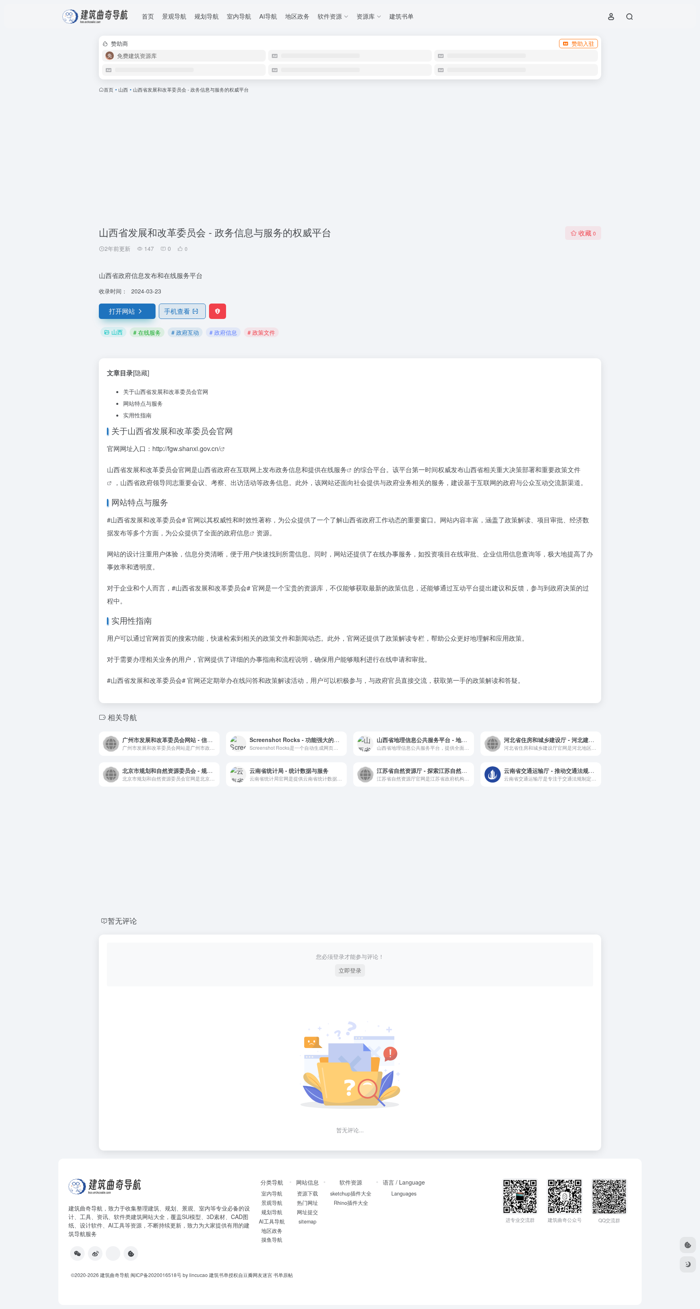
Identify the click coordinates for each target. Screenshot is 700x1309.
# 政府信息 (223, 332)
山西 (123, 89)
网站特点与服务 (143, 403)
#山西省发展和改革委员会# (146, 519)
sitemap (307, 1221)
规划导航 (206, 16)
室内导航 (239, 16)
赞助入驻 (583, 43)
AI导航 (268, 16)
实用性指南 (137, 415)
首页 (148, 16)
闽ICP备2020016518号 (155, 1274)
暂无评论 (122, 920)
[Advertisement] (350, 159)
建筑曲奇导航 (85, 1208)
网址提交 (307, 1212)
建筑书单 (401, 16)
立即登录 (350, 970)
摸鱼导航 (271, 1239)
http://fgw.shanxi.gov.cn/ (186, 448)
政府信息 (237, 532)
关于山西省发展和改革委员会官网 (165, 391)
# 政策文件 (261, 332)
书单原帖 (283, 1274)
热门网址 (307, 1202)
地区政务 (297, 16)
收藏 (587, 232)
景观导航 (174, 16)
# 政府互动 (185, 332)
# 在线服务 (147, 332)
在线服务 (334, 469)
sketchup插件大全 (350, 1193)
